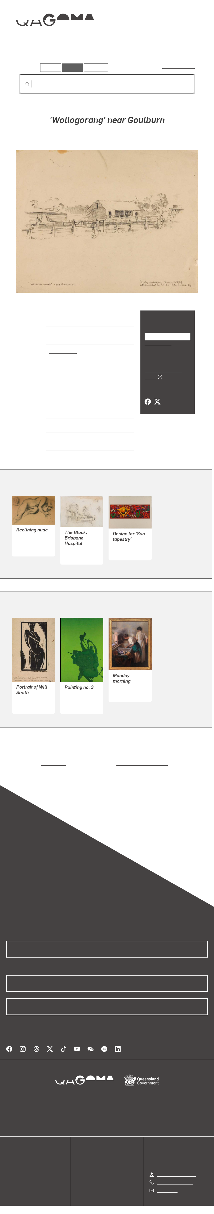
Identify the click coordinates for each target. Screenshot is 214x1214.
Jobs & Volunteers (63, 1202)
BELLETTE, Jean (31, 538)
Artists (51, 56)
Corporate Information (156, 1202)
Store (11, 1162)
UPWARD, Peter (78, 696)
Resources (94, 67)
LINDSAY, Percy (96, 137)
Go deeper (75, 56)
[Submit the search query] (23, 84)
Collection (51, 37)
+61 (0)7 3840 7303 (175, 1172)
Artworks (29, 56)
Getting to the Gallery (176, 1163)
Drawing (57, 382)
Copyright (119, 1202)
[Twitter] (157, 396)
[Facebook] (148, 396)
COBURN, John (126, 542)
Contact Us (167, 1179)
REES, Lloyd (75, 546)
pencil (55, 400)
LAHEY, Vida (124, 684)
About (11, 1174)
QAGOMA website (22, 1156)
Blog (10, 1168)
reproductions (32, 759)
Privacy (95, 1202)
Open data (15, 1149)
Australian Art (62, 351)
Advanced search (179, 66)
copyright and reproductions (120, 759)
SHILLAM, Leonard (33, 695)
